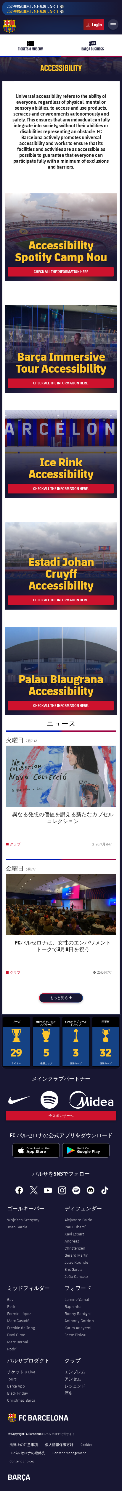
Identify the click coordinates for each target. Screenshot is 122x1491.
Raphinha (73, 1306)
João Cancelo (76, 1276)
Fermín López (19, 1313)
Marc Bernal (17, 1341)
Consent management (69, 1453)
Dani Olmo (16, 1334)
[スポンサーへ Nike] (19, 1100)
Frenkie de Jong (21, 1327)
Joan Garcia (17, 1227)
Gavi (11, 1299)
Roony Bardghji (78, 1313)
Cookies (86, 1444)
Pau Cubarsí (75, 1227)
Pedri (11, 1306)
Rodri (12, 1349)
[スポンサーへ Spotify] (49, 1100)
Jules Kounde (76, 1262)
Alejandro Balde (78, 1219)
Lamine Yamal (77, 1299)
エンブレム (75, 1372)
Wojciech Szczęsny (23, 1219)
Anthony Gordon (79, 1320)
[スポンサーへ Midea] (91, 1100)
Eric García (73, 1269)
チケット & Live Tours (21, 1375)
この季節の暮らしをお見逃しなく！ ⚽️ (35, 9)
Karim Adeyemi (78, 1327)
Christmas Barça (21, 1400)
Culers (94, 24)
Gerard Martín (77, 1255)
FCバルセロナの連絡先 (27, 1453)
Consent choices (21, 1461)
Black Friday (17, 1393)
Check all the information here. (61, 383)
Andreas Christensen (75, 1244)
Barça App (16, 1386)
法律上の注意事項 (23, 1444)
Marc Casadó (18, 1320)
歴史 (69, 1393)
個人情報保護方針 (59, 1444)
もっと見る (66, 997)
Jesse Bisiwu (75, 1334)
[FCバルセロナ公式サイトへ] (9, 26)
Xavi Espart (74, 1234)
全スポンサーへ (61, 1115)
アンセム (73, 1379)
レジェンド (75, 1386)
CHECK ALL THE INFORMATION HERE (61, 271)
